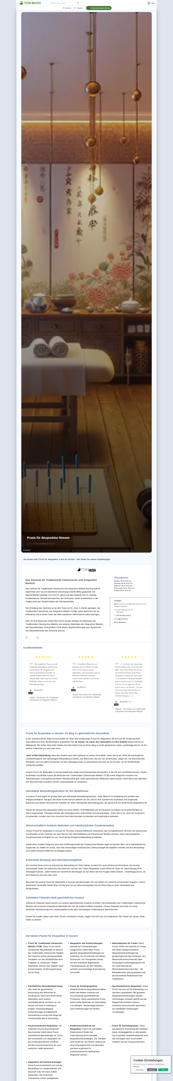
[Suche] (78, 3)
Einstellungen (140, 1070)
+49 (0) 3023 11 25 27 (123, 615)
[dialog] (151, 1064)
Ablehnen (152, 1070)
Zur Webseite (121, 622)
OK (163, 1070)
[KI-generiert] (86, 566)
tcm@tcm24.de (121, 619)
